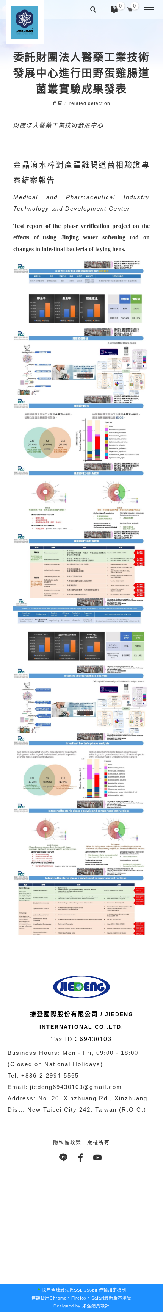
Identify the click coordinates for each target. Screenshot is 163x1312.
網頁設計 (100, 1306)
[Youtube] (98, 1157)
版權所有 (98, 1142)
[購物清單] (130, 9)
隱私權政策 (67, 1142)
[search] (94, 10)
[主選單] (149, 10)
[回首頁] (25, 22)
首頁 (58, 103)
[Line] (64, 1157)
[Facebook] (81, 1157)
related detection (89, 103)
